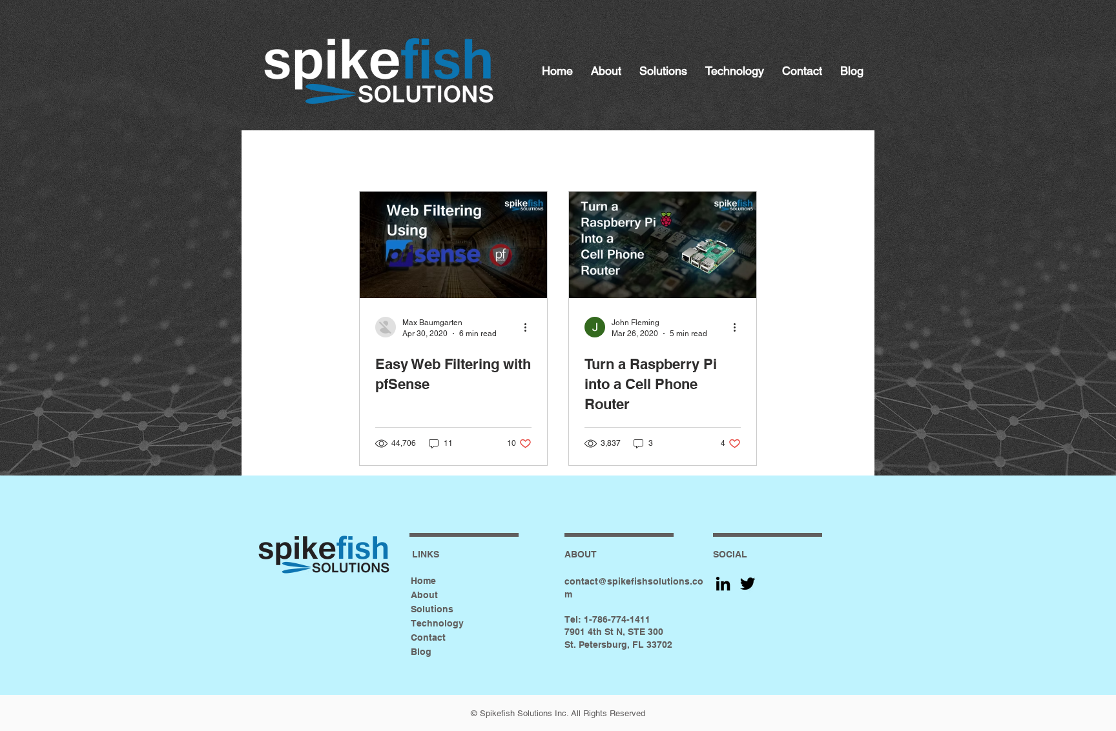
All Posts (289, 156)
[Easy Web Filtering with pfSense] (453, 245)
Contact (428, 637)
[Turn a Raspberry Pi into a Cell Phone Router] (662, 245)
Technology (437, 623)
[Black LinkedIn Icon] (723, 584)
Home (423, 581)
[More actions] (529, 327)
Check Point (395, 156)
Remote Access (528, 156)
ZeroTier (706, 156)
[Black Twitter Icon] (748, 584)
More (783, 156)
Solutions (432, 609)
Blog (421, 651)
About (424, 595)
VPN (631, 156)
